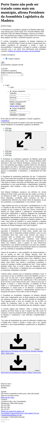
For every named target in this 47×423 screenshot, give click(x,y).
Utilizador (13, 93)
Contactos (12, 413)
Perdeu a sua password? (18, 102)
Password (13, 97)
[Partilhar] (4, 419)
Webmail (10, 415)
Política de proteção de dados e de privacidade (24, 51)
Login (12, 87)
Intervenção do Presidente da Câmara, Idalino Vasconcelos (21, 372)
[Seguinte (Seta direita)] (4, 421)
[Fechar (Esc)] (2, 419)
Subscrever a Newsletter (24, 413)
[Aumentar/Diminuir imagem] (8, 419)
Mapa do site (17, 415)
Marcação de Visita (7, 397)
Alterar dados (14, 106)
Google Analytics (13, 59)
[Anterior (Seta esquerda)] (2, 421)
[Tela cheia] (6, 419)
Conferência (5, 121)
